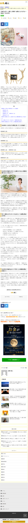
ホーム (3, 490)
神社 (4, 469)
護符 (4, 472)
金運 (25, 18)
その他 (4, 453)
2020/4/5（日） (5, 110)
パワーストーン (6, 456)
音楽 (4, 477)
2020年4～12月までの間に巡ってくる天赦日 (9, 108)
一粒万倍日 (4, 18)
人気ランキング (5, 498)
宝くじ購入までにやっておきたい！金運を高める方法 (11, 120)
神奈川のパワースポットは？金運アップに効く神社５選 (14, 435)
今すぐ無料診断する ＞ (14, 521)
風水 (4, 480)
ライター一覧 (24, 367)
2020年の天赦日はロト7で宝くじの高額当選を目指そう (11, 121)
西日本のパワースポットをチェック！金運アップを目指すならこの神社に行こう (14, 442)
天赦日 (15, 18)
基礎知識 (7, 7)
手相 (4, 464)
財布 (4, 474)
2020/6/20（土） (6, 111)
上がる (10, 18)
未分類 (4, 466)
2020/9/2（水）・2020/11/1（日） (9, 113)
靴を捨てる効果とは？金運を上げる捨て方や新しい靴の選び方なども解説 (14, 446)
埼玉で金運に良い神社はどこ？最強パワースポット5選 (14, 438)
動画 (4, 458)
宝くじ (20, 18)
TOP (2, 7)
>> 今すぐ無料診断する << (14, 359)
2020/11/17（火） (6, 115)
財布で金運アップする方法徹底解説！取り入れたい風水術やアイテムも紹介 (14, 432)
